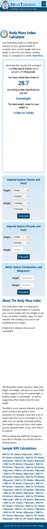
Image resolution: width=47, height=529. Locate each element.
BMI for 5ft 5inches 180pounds (19, 473)
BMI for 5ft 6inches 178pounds (30, 489)
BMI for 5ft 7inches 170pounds (19, 502)
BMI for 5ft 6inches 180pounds (19, 493)
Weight (7, 203)
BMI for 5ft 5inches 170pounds (19, 464)
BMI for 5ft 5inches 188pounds (30, 480)
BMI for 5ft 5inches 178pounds (30, 470)
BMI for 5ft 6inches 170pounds (19, 483)
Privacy (40, 526)
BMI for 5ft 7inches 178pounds (30, 509)
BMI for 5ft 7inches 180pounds (19, 512)
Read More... (38, 55)
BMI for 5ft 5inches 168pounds (30, 460)
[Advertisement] (23, 21)
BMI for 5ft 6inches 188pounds (30, 499)
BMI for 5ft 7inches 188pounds (30, 518)
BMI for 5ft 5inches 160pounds (17, 454)
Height (6, 190)
